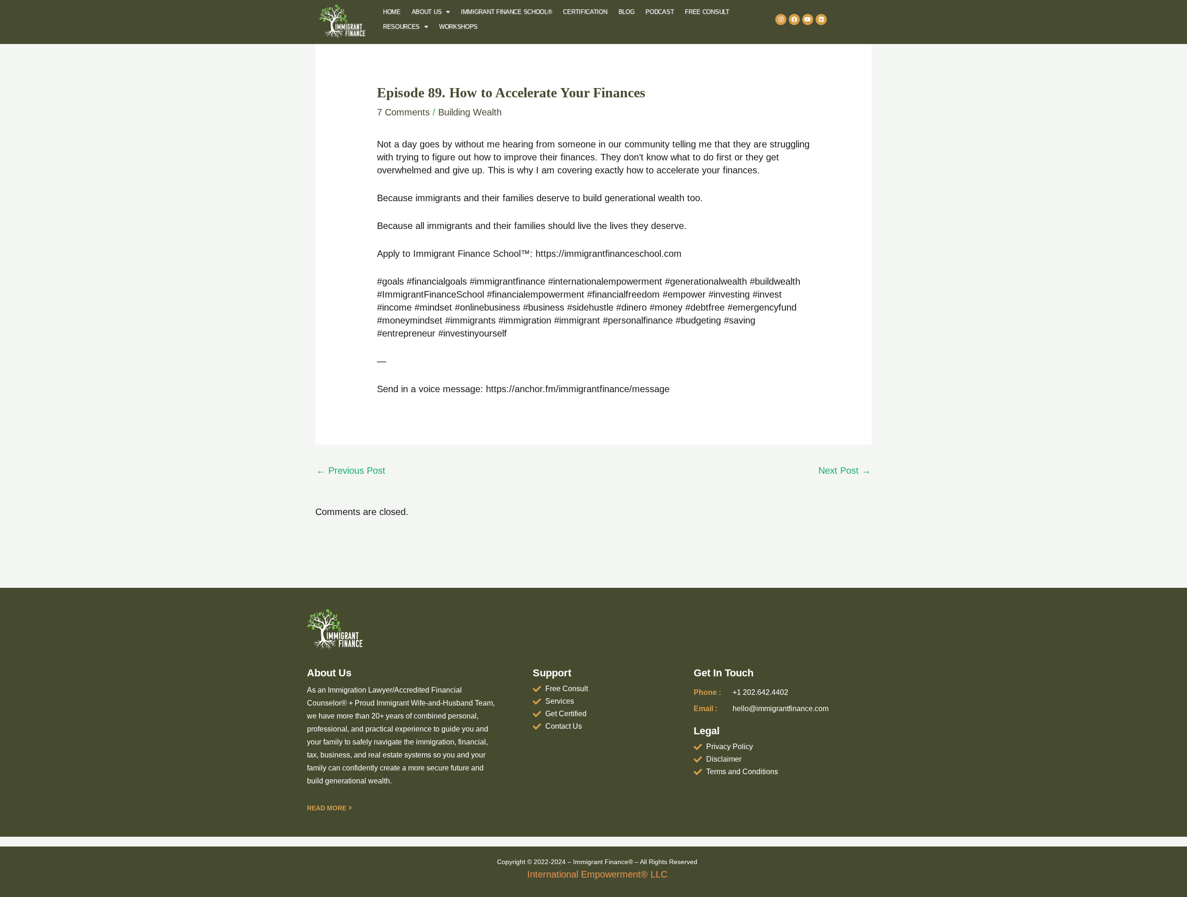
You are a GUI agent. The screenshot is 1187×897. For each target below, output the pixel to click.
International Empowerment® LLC (597, 874)
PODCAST (659, 11)
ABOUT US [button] (427, 11)
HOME (392, 11)
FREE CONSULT (707, 11)
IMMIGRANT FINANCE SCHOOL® (506, 11)
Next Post (844, 470)
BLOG (627, 11)
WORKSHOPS (458, 26)
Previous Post (350, 470)
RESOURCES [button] (401, 26)
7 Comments (403, 112)
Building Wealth (470, 112)
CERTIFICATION (585, 11)
